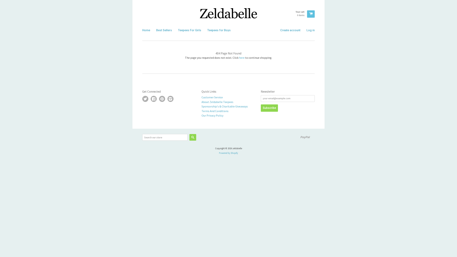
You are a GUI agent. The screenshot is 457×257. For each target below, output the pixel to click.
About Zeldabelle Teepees (217, 102)
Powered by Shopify (228, 153)
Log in (311, 30)
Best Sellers (164, 30)
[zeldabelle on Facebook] (154, 99)
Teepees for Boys (219, 30)
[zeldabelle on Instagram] (170, 99)
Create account (290, 30)
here (242, 57)
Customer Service (212, 97)
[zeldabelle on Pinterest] (162, 99)
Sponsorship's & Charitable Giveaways (225, 106)
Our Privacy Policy (212, 115)
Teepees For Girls (189, 30)
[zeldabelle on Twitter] (145, 99)
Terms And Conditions (215, 111)
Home (146, 30)
